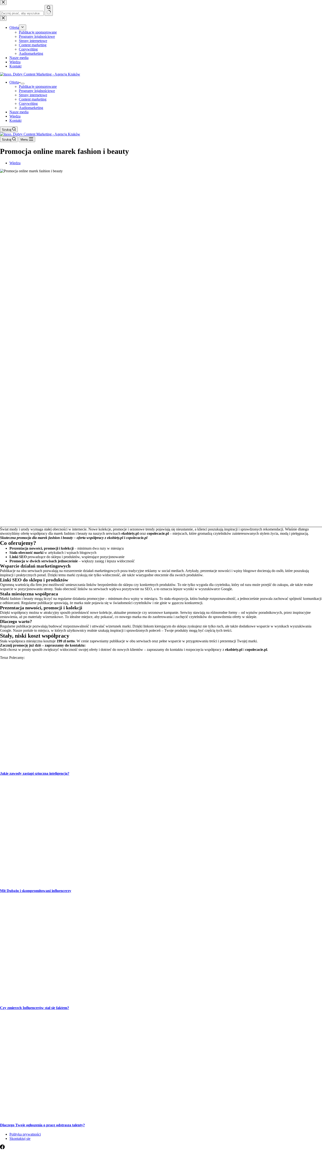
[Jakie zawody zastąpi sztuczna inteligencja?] (90, 764)
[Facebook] (2, 1148)
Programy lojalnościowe (37, 91)
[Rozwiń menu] (23, 83)
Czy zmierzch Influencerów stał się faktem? (34, 1008)
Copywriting (28, 103)
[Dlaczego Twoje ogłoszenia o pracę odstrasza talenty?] (90, 1116)
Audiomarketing (31, 108)
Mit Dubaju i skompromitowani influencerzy (35, 891)
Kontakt (15, 120)
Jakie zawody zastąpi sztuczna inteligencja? (34, 773)
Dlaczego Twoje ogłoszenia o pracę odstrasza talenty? (42, 1125)
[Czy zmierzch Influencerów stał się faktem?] (90, 999)
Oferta (14, 82)
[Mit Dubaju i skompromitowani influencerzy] (90, 881)
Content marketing (32, 99)
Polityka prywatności (25, 1134)
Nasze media (19, 112)
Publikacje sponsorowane (38, 86)
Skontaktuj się (19, 1138)
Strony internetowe (33, 95)
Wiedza (15, 116)
